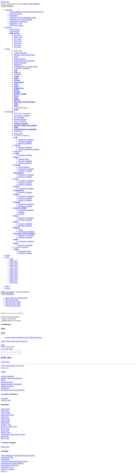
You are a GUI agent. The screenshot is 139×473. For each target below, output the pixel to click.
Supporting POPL (16, 14)
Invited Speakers (24, 167)
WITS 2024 (5, 438)
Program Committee (25, 141)
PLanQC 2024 (6, 425)
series (12, 292)
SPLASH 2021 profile (13, 302)
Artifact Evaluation (20, 53)
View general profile (7, 349)
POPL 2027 (14, 261)
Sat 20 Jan (17, 47)
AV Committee (19, 117)
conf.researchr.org (11, 366)
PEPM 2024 (5, 423)
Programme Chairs (24, 251)
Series (12, 259)
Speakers (21, 212)
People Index (18, 134)
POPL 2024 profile (7, 294)
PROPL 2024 (5, 432)
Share (3, 345)
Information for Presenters (18, 21)
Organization (9, 112)
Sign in (7, 286)
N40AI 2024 (5, 419)
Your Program (14, 31)
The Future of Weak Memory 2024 (13, 434)
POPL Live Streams (16, 25)
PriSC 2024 (5, 430)
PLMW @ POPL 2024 (9, 427)
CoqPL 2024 (5, 409)
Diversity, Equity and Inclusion (24, 55)
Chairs (20, 230)
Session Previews (20, 59)
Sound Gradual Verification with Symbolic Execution (23, 337)
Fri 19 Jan (17, 45)
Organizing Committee (22, 115)
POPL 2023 (14, 269)
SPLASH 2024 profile (13, 306)
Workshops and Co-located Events (26, 66)
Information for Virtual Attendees (21, 19)
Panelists (21, 214)
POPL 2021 (14, 273)
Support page (5, 368)
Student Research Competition (24, 61)
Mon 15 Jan (18, 37)
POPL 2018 (14, 278)
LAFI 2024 (5, 417)
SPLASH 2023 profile (13, 304)
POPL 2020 (14, 275)
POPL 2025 (14, 265)
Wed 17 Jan (18, 41)
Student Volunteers (20, 63)
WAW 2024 (5, 436)
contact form (5, 362)
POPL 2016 (14, 282)
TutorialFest (18, 65)
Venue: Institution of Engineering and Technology (27, 12)
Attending (8, 10)
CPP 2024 (4, 398)
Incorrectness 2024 (7, 415)
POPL (16, 57)
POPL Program (15, 29)
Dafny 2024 (5, 411)
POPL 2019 (14, 277)
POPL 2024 (5, 292)
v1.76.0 (20, 366)
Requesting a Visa (16, 23)
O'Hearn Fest (5, 421)
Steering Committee (25, 143)
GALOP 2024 (6, 413)
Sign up (8, 288)
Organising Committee (26, 169)
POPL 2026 (14, 263)
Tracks (7, 49)
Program (8, 27)
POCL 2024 (5, 428)
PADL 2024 (5, 447)
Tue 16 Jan (17, 39)
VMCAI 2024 (6, 400)
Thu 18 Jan (18, 43)
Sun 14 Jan (18, 35)
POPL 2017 (14, 280)
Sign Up (4, 471)
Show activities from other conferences (14, 341)
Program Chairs (23, 159)
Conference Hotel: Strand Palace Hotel (23, 18)
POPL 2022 (14, 271)
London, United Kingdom (31, 4)
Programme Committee (26, 231)
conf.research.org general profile (16, 298)
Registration (14, 16)
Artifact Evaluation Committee (28, 149)
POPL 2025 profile (11, 300)
